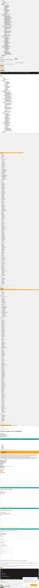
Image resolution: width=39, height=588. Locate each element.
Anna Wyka (1, 538)
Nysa (4, 460)
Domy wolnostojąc (7, 124)
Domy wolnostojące (7, 5)
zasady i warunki (21, 62)
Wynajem (4, 434)
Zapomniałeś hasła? (10, 59)
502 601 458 (17, 72)
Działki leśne (6, 40)
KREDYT (3, 3)
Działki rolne (6, 43)
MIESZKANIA (4, 91)
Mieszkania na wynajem (7, 95)
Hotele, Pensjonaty (7, 28)
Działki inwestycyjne (7, 38)
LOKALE (3, 102)
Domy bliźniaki (7, 7)
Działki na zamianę (5, 45)
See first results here (8, 425)
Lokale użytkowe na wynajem (7, 30)
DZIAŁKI (3, 36)
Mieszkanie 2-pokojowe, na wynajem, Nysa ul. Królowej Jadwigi (8, 530)
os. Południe (7, 435)
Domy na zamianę (5, 13)
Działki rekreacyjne (7, 116)
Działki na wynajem (5, 41)
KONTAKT (3, 55)
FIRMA (3, 77)
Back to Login (2, 66)
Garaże (6, 34)
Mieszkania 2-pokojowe (8, 20)
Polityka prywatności (6, 79)
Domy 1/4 (6, 8)
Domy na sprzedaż (5, 47)
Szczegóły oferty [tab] (4, 452)
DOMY (3, 4)
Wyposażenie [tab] (3, 453)
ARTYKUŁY (4, 131)
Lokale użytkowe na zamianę (7, 111)
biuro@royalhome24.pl (26, 72)
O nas (4, 1)
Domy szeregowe (7, 6)
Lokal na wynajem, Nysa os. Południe (4, 586)
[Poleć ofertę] (2, 436)
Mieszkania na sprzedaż (6, 15)
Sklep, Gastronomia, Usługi (8, 27)
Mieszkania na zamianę (6, 22)
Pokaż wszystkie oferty (7, 35)
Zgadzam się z (19, 62)
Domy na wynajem (5, 9)
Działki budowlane (7, 37)
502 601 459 (21, 72)
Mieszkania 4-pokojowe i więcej (9, 18)
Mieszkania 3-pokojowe (8, 17)
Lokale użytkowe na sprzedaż (7, 26)
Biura (5, 29)
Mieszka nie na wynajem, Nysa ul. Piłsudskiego (6, 489)
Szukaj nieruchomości (3, 425)
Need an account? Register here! (4, 59)
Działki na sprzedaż (6, 113)
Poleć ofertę (5, 436)
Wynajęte (3, 427)
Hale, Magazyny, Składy (8, 32)
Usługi (4, 2)
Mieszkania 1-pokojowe (8, 16)
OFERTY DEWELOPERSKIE (5, 46)
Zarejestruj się (2, 65)
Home (2, 426)
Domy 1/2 (6, 50)
